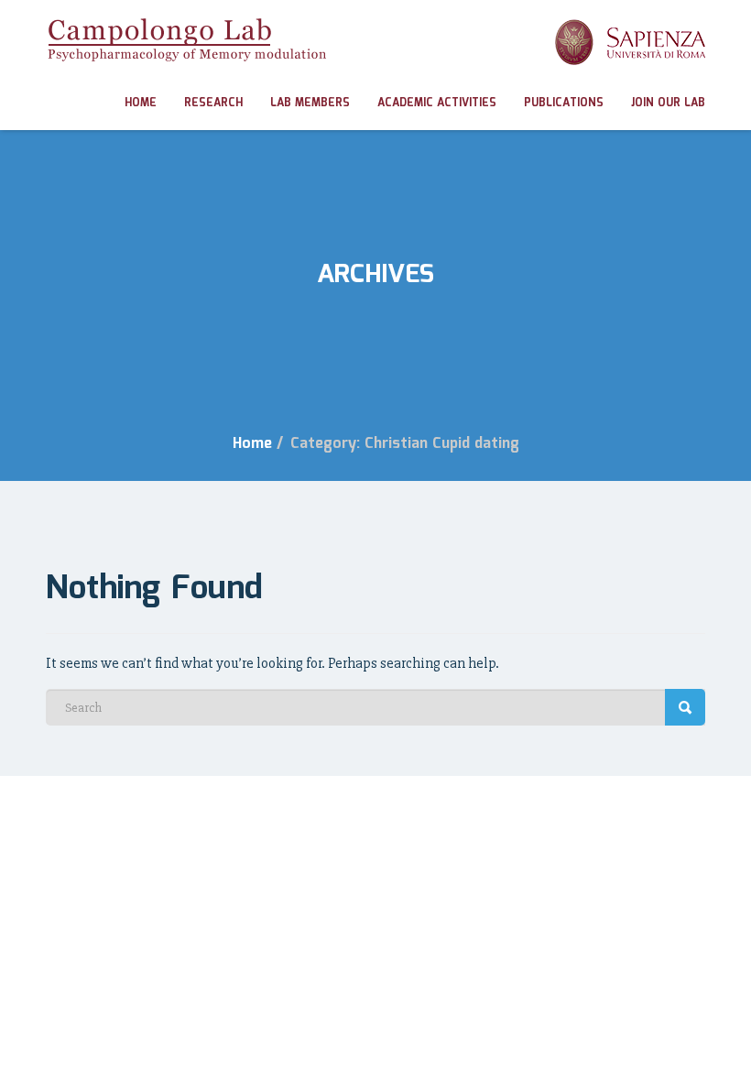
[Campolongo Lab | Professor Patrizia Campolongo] (186, 40)
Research (213, 103)
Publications (564, 103)
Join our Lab (668, 103)
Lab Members (310, 103)
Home (141, 103)
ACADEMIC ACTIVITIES (436, 103)
